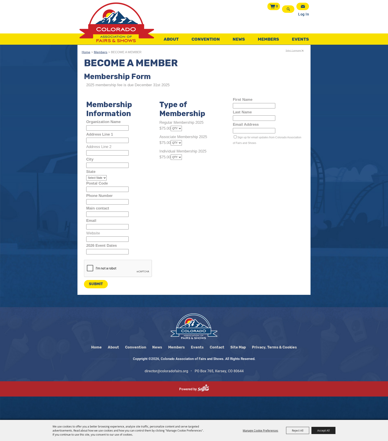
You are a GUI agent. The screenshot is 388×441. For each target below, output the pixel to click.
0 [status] (277, 6)
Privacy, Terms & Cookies (274, 347)
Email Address (246, 124)
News (239, 39)
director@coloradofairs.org (166, 371)
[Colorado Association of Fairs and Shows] (116, 22)
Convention (206, 39)
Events (300, 39)
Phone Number (99, 196)
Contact (217, 347)
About (171, 39)
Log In (303, 14)
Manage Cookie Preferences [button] (260, 430)
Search (288, 9)
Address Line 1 (99, 134)
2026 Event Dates (101, 245)
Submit (96, 284)
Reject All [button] (297, 430)
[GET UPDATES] (302, 6)
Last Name (242, 112)
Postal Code (97, 183)
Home (86, 52)
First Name (242, 99)
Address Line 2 (98, 147)
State (90, 172)
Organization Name (103, 122)
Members (268, 39)
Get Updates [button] (302, 6)
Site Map (238, 347)
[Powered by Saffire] (205, 389)
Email (91, 220)
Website (93, 233)
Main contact (97, 208)
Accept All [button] (323, 430)
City (89, 159)
